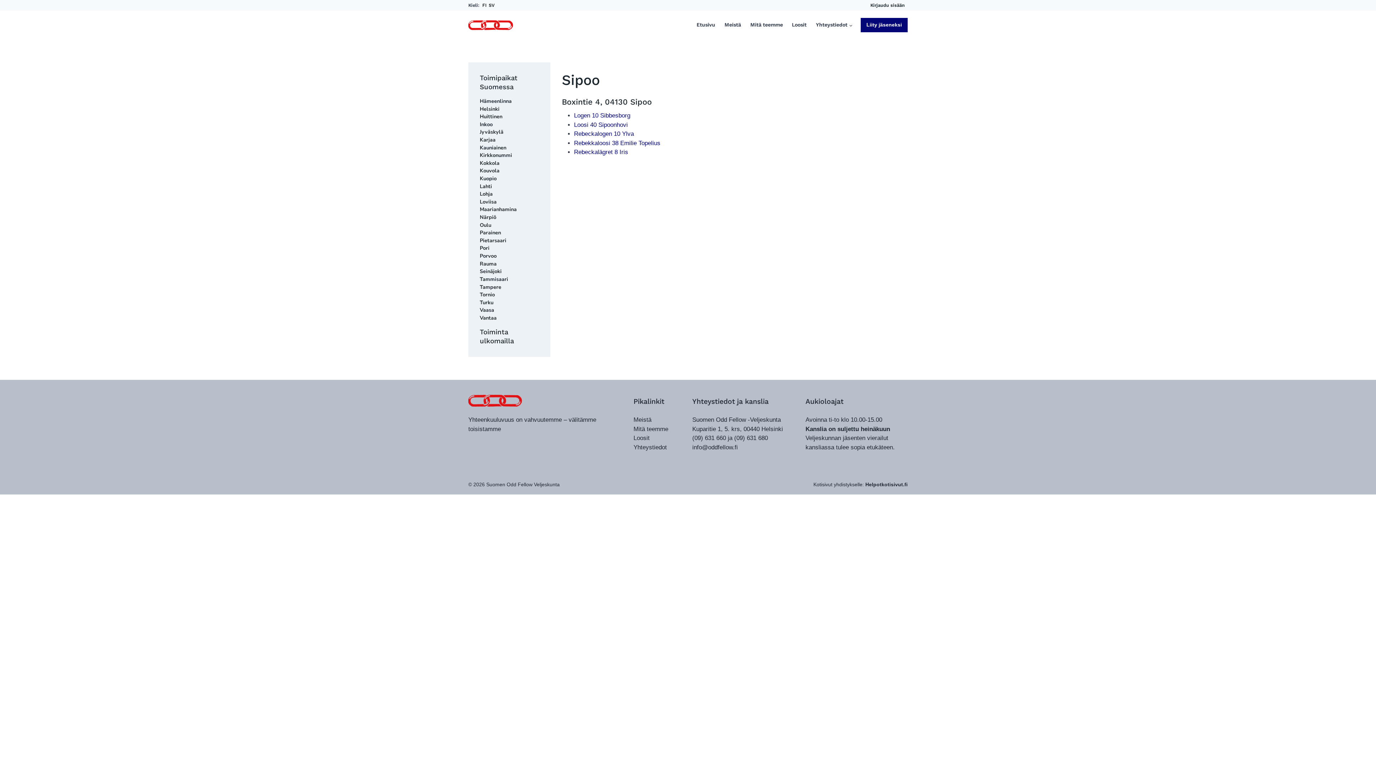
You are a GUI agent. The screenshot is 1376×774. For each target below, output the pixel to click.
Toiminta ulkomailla (497, 336)
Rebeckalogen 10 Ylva (604, 133)
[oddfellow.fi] (495, 401)
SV (491, 5)
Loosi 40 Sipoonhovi (601, 124)
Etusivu (706, 25)
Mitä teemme (766, 25)
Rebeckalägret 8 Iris (601, 152)
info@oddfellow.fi (715, 447)
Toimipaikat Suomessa (498, 82)
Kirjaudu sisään (887, 5)
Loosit (799, 25)
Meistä (733, 25)
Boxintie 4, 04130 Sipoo (607, 102)
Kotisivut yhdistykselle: (860, 484)
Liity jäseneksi (884, 25)
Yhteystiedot (650, 447)
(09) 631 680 (751, 438)
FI (484, 5)
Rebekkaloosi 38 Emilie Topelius (617, 143)
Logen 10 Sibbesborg (602, 115)
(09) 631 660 (709, 438)
